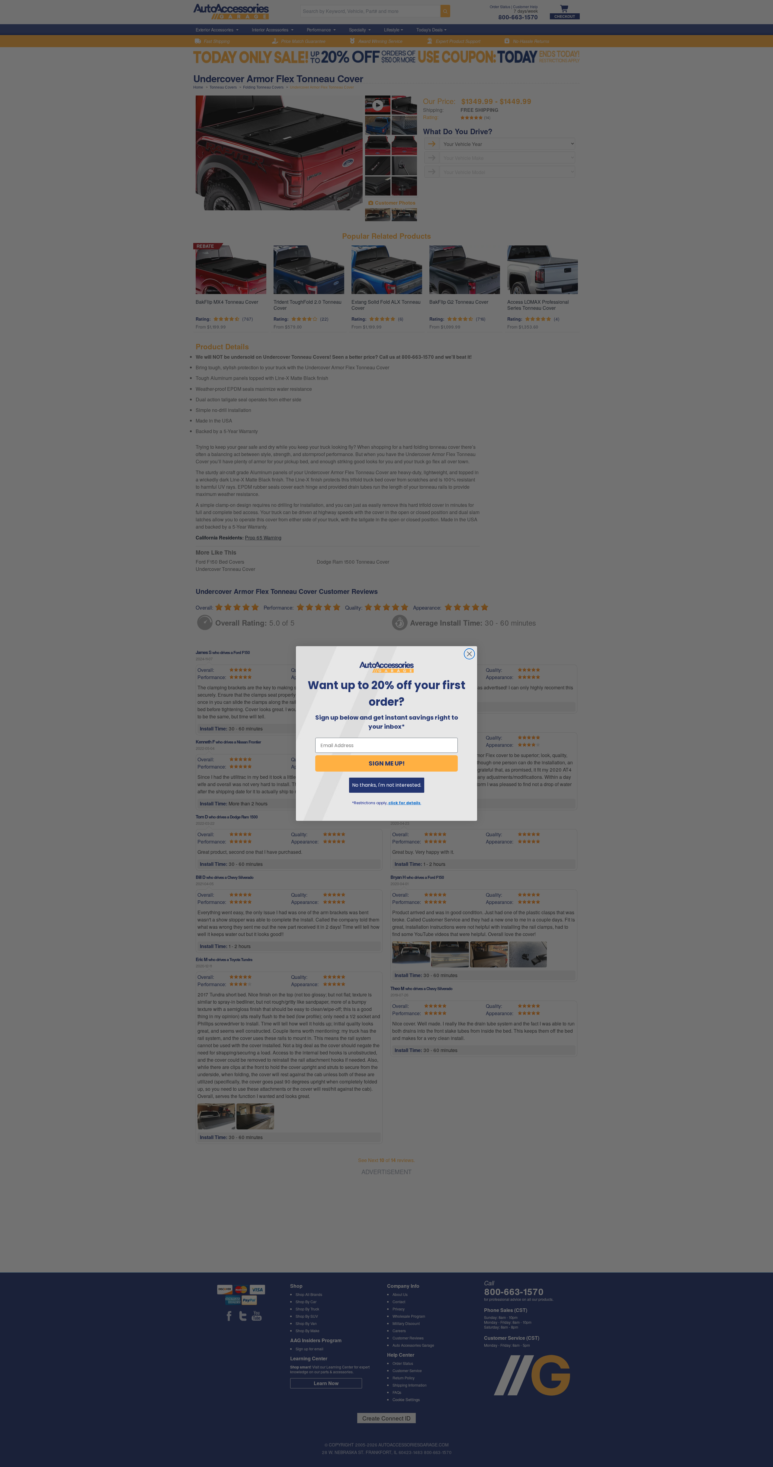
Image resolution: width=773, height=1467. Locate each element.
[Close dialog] (469, 654)
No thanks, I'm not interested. (386, 785)
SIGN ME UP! (387, 763)
